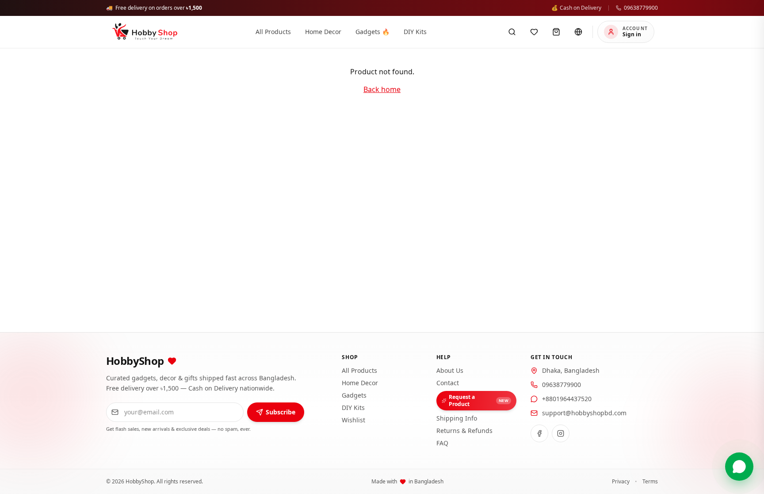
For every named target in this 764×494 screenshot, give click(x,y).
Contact (447, 383)
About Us (449, 370)
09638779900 (641, 7)
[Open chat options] (739, 466)
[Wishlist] (534, 32)
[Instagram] (560, 433)
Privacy (621, 481)
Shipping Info (456, 418)
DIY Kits (353, 407)
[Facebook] (539, 433)
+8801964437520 (567, 398)
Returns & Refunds (464, 430)
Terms (650, 481)
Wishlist (353, 420)
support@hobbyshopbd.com (584, 413)
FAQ (442, 443)
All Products (359, 370)
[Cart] (556, 32)
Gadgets (354, 395)
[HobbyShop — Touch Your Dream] (145, 31)
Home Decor (360, 383)
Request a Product (478, 400)
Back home (382, 89)
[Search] (512, 32)
